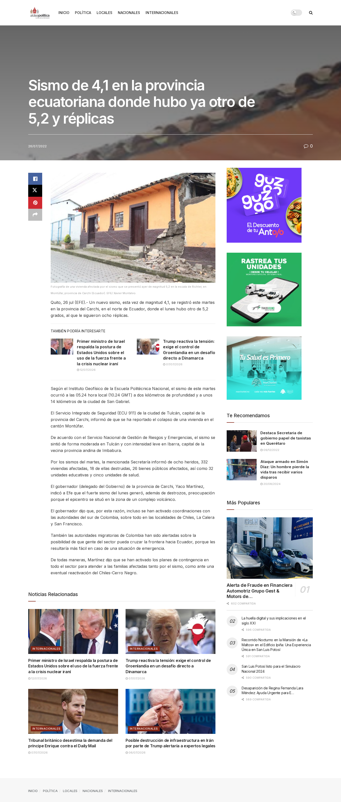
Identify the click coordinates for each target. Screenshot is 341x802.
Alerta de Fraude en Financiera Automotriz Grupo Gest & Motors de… (259, 591)
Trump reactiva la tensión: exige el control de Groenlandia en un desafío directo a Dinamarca (168, 666)
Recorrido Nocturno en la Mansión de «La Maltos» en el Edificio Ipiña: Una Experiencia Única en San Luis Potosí (276, 645)
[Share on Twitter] (35, 191)
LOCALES (104, 12)
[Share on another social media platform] (35, 215)
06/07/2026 (137, 752)
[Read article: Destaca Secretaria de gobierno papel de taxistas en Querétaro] (242, 441)
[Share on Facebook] (35, 179)
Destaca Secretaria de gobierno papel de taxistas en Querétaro (285, 438)
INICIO (63, 12)
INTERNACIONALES (162, 12)
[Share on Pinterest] (35, 203)
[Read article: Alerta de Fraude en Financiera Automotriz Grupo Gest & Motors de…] (270, 548)
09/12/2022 (271, 450)
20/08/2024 (272, 484)
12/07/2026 (87, 370)
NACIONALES (129, 12)
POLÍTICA (83, 12)
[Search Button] (311, 12)
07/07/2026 (173, 364)
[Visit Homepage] (39, 12)
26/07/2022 (37, 146)
